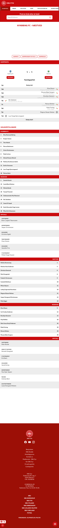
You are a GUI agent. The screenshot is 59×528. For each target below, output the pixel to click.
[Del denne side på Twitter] (4, 522)
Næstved (49, 73)
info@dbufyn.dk (29, 484)
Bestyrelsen (29, 449)
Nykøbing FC (10, 73)
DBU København (29, 505)
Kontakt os (29, 457)
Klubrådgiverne (29, 454)
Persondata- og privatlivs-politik (29, 517)
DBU (29, 496)
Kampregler (42, 56)
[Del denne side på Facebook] (1, 522)
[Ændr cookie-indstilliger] (2, 525)
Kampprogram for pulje (28, 56)
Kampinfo (16, 56)
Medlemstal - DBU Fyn (29, 459)
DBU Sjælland (29, 510)
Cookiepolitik (29, 466)
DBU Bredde (29, 452)
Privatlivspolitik (29, 464)
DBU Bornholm (29, 498)
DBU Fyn (29, 500)
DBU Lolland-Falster (29, 508)
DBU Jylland (29, 503)
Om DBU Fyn (29, 461)
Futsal (29, 513)
